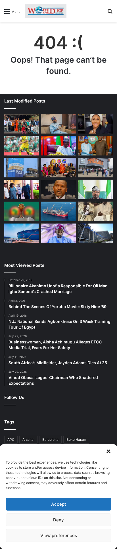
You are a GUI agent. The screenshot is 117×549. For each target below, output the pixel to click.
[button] (108, 451)
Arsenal (28, 439)
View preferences (58, 535)
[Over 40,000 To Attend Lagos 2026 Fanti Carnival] (58, 167)
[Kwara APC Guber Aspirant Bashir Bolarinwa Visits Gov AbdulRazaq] (95, 145)
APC (10, 439)
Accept (58, 504)
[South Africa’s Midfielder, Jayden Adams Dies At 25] (21, 145)
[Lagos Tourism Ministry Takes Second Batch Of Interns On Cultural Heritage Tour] (21, 124)
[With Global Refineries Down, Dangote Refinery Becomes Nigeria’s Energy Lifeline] (21, 233)
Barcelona (50, 439)
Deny (58, 520)
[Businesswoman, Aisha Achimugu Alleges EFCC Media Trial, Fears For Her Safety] (95, 124)
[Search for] (110, 13)
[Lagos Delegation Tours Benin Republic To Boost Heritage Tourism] (21, 189)
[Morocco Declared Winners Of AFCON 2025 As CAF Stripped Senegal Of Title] (21, 211)
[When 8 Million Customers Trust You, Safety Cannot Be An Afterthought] (21, 167)
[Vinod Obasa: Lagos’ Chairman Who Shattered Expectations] (58, 124)
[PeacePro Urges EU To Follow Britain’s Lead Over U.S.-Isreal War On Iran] (95, 233)
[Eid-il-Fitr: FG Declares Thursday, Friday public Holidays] (95, 189)
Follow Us (14, 397)
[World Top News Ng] (45, 11)
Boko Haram (76, 439)
